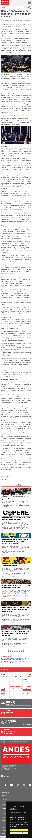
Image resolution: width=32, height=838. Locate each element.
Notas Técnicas (6, 830)
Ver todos (28, 714)
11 (20, 651)
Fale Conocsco (5, 833)
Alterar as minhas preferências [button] (19, 832)
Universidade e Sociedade (7, 796)
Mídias (3, 816)
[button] (2, 665)
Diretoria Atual (5, 801)
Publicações (4, 795)
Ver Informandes (27, 724)
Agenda (4, 824)
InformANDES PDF (5, 792)
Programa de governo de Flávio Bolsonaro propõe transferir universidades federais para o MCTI (16, 659)
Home (3, 790)
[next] (30, 674)
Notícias (4, 827)
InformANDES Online (6, 793)
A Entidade (4, 799)
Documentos (5, 808)
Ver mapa (18, 768)
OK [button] (19, 830)
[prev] (29, 674)
